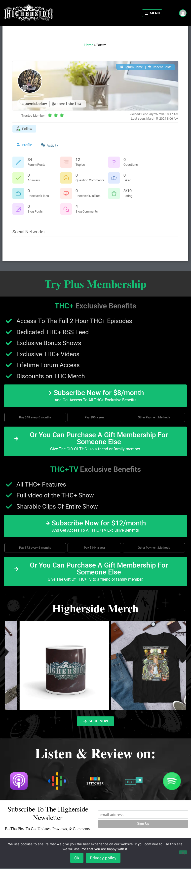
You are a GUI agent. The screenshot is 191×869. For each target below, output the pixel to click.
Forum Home (133, 67)
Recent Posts (162, 67)
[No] (183, 852)
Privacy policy (103, 857)
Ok (76, 857)
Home (88, 45)
